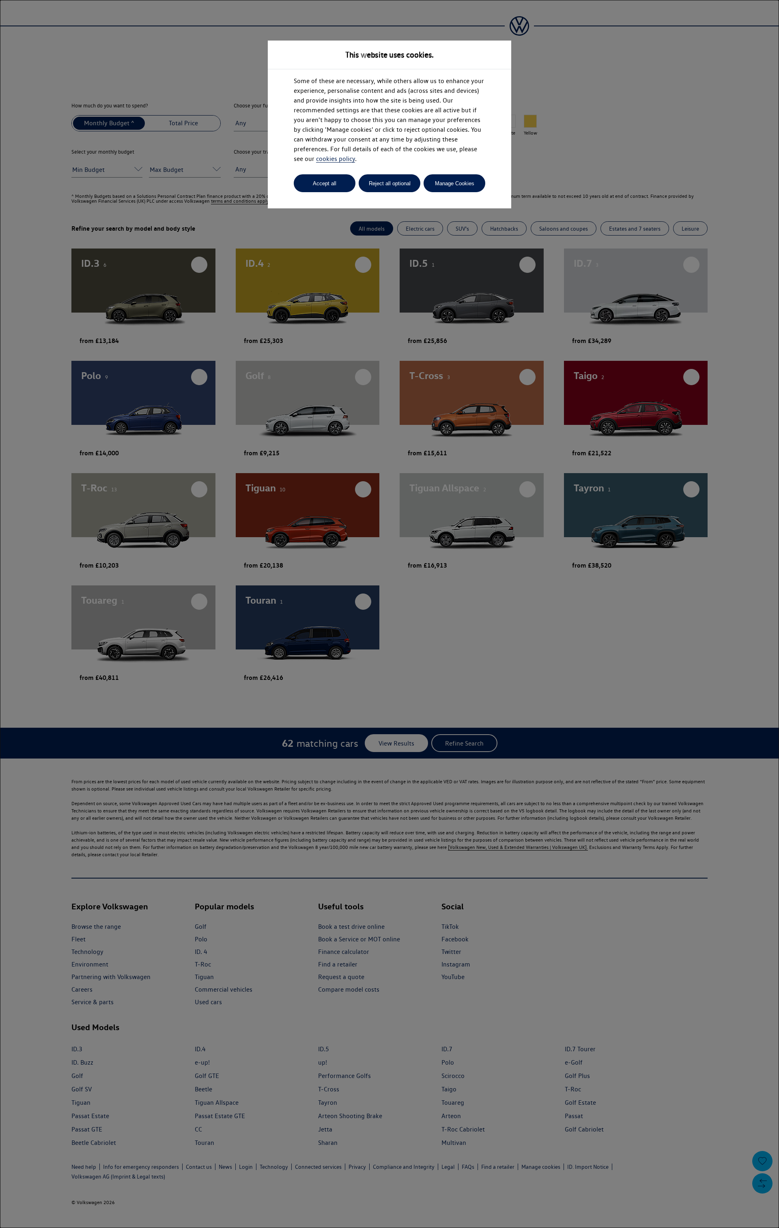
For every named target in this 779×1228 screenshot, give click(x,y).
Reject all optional (390, 183)
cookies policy (335, 159)
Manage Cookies (454, 183)
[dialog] (389, 614)
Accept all (324, 183)
